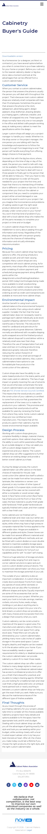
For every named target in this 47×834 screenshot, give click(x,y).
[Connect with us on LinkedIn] (20, 785)
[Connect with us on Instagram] (26, 785)
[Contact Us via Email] (37, 785)
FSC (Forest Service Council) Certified (27, 391)
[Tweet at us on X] (14, 785)
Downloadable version (12, 56)
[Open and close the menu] (32, 4)
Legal (29, 830)
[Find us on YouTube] (31, 785)
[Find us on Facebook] (9, 785)
